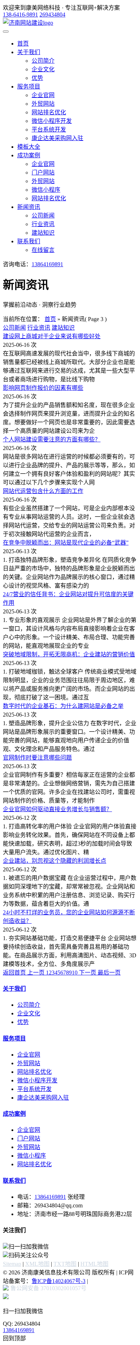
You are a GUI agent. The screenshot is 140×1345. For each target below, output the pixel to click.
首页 (23, 43)
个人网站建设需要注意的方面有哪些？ (52, 439)
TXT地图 (64, 1264)
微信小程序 (46, 190)
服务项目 (28, 86)
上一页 (36, 973)
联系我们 (28, 241)
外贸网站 (43, 104)
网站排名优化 (49, 112)
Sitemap (12, 1264)
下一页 (88, 973)
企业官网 (43, 95)
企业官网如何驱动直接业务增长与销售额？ (57, 809)
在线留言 (43, 250)
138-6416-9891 (20, 14)
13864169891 (47, 264)
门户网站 (43, 172)
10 (75, 973)
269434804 (52, 14)
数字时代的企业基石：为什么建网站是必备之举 (63, 706)
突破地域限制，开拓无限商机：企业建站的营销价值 (69, 654)
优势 (37, 78)
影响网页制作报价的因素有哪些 (43, 388)
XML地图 (37, 1264)
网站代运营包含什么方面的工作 (43, 491)
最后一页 (109, 973)
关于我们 (28, 52)
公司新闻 (43, 215)
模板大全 (28, 147)
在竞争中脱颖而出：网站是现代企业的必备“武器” (66, 543)
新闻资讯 (28, 207)
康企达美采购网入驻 (57, 138)
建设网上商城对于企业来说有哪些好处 (52, 336)
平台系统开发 (49, 129)
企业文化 (43, 69)
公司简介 (43, 61)
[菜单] (6, 31)
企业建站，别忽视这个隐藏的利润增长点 (54, 861)
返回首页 (15, 973)
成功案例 (28, 155)
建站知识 (43, 233)
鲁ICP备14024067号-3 (58, 1281)
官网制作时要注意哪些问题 (37, 758)
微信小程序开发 (52, 121)
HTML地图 (94, 1264)
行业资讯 (43, 224)
